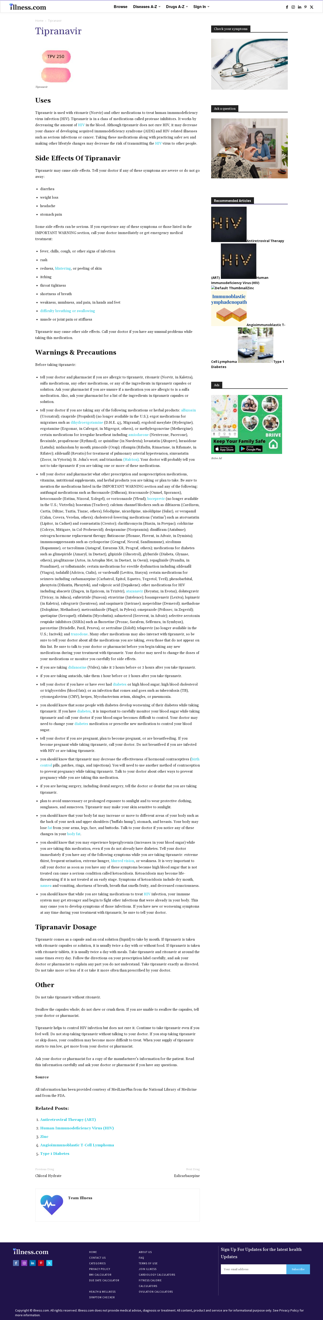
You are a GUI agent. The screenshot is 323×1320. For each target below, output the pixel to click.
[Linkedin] (299, 7)
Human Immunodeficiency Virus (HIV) (77, 1128)
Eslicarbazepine (187, 1176)
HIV (81, 125)
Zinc (44, 1137)
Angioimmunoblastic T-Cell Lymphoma (77, 1145)
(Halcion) (131, 459)
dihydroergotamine (87, 422)
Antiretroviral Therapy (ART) (68, 1120)
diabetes (120, 684)
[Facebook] (287, 7)
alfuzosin (188, 410)
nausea (46, 886)
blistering (63, 268)
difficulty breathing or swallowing (67, 311)
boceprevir (156, 499)
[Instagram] (293, 7)
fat (50, 828)
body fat (73, 834)
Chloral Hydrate (48, 1176)
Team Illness (80, 1198)
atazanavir (134, 591)
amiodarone (138, 435)
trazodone (79, 634)
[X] (312, 7)
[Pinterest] (305, 7)
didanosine (77, 667)
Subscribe (298, 1269)
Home (39, 21)
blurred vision (122, 861)
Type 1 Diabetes (54, 1154)
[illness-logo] (28, 6)
